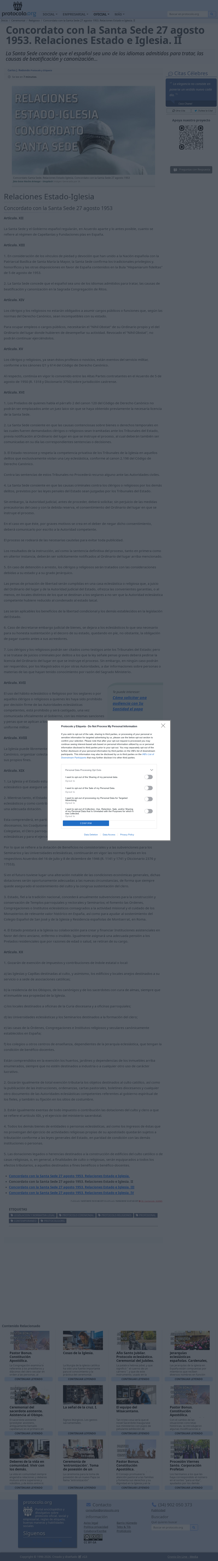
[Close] (164, 727)
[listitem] (109, 770)
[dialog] (109, 780)
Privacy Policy (127, 834)
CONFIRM (86, 823)
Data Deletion (91, 834)
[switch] (148, 777)
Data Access (109, 834)
